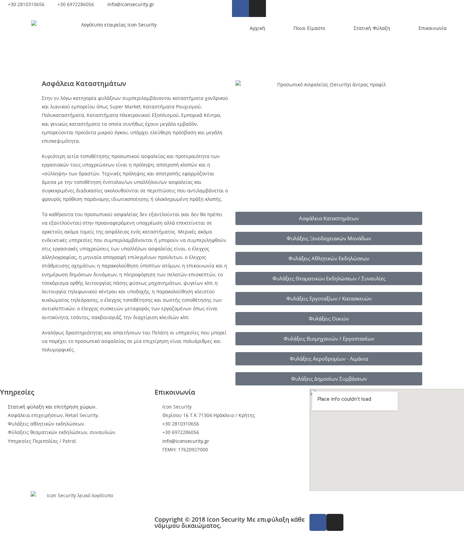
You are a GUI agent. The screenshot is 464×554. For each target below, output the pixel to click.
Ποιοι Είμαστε (309, 28)
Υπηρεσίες (17, 392)
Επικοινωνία (432, 28)
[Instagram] (257, 8)
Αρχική (257, 28)
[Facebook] (240, 8)
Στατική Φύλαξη (372, 28)
